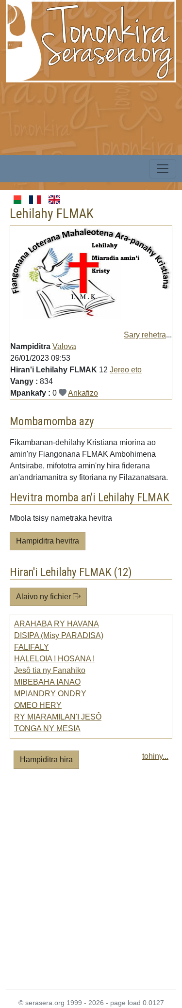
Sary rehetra (145, 335)
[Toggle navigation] (162, 168)
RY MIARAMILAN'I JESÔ (57, 717)
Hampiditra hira (46, 759)
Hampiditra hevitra (47, 541)
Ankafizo (83, 393)
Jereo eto (126, 370)
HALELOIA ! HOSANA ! (54, 659)
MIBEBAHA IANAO (47, 682)
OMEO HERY (38, 705)
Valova (64, 346)
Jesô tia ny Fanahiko (49, 670)
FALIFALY (31, 647)
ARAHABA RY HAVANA (56, 624)
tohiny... (155, 756)
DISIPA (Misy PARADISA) (58, 635)
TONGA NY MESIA (47, 728)
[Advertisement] (91, 883)
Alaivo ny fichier (44, 596)
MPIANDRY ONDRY (50, 693)
